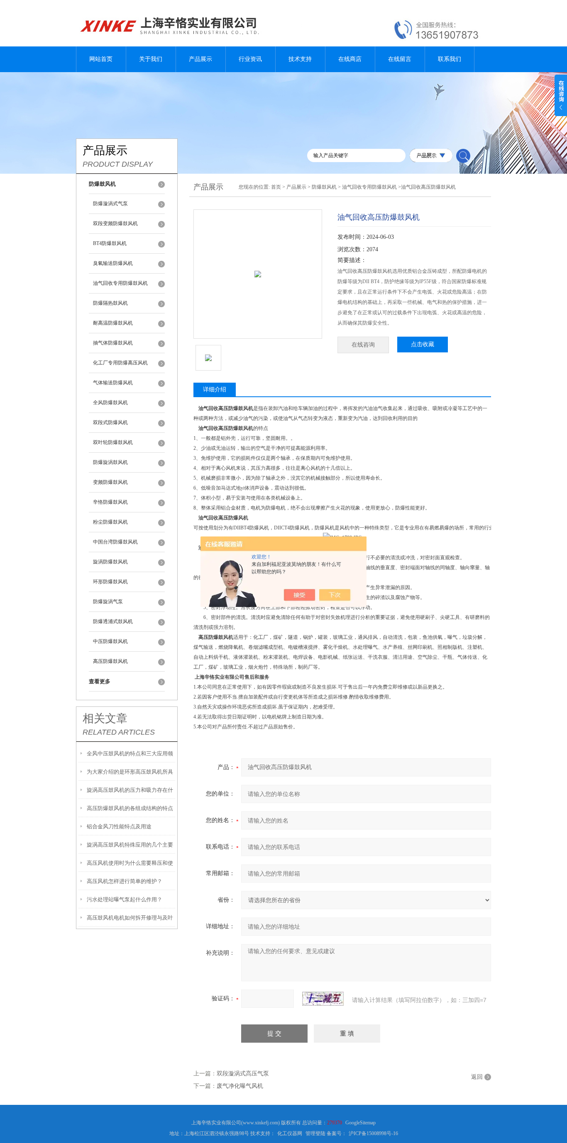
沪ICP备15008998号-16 (373, 1133)
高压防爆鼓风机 (110, 661)
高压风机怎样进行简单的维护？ (124, 881)
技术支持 (300, 59)
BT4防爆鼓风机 (110, 243)
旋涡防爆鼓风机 (110, 562)
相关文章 (105, 718)
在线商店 (350, 59)
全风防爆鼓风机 (110, 402)
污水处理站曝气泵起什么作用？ (124, 899)
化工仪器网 (289, 1133)
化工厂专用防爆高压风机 (120, 363)
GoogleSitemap (360, 1123)
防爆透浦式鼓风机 (113, 621)
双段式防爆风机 (110, 422)
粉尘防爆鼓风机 (110, 522)
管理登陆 (315, 1133)
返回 (477, 1077)
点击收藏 (422, 344)
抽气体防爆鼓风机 (113, 343)
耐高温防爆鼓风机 (113, 323)
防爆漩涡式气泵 (110, 203)
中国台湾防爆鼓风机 (115, 542)
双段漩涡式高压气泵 (243, 1073)
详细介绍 (214, 389)
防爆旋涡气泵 (108, 601)
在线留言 (399, 59)
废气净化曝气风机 (240, 1086)
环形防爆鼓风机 (110, 582)
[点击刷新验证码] (323, 999)
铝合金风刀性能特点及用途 (119, 826)
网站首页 (100, 59)
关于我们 (150, 59)
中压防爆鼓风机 (110, 641)
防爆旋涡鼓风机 (110, 462)
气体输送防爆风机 (113, 383)
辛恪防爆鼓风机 (110, 502)
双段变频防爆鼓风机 (115, 223)
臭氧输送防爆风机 (113, 263)
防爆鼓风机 (324, 187)
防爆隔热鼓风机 (110, 303)
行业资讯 (250, 59)
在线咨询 (363, 345)
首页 (276, 187)
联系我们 (449, 59)
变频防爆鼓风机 (110, 482)
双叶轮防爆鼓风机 (113, 442)
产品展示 (200, 59)
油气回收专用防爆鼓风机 (120, 283)
